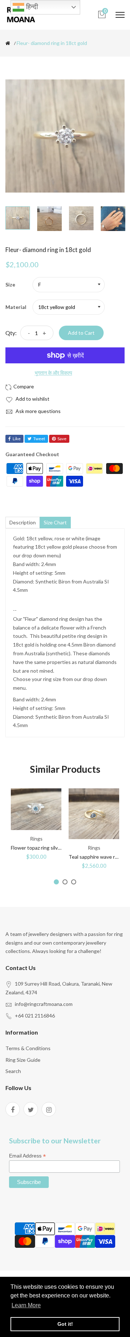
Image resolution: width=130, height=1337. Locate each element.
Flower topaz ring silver (36, 848)
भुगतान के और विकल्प (53, 373)
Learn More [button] (26, 1305)
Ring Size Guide (22, 1060)
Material (15, 307)
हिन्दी (31, 7)
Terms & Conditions (28, 1048)
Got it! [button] (65, 1324)
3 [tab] (73, 881)
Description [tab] (22, 522)
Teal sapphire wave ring (95, 857)
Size (10, 284)
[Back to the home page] (7, 43)
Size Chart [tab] (55, 522)
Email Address (27, 1155)
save (61, 438)
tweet (39, 438)
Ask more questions (37, 411)
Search (13, 1071)
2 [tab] (65, 881)
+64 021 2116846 (35, 1015)
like (17, 438)
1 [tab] (56, 881)
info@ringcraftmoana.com (44, 1004)
